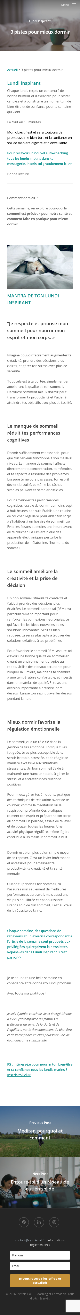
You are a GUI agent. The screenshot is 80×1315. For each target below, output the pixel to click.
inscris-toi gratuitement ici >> (49, 163)
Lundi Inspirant (40, 21)
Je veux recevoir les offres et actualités (40, 1281)
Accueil (12, 70)
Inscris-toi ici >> (19, 1075)
